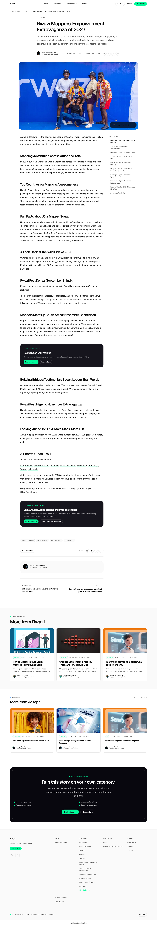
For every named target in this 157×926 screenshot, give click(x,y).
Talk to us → (16, 848)
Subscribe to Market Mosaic (51, 521)
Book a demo (30, 362)
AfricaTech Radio (68, 465)
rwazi (12, 3)
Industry (26, 11)
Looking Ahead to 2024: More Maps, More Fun (122, 188)
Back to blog (29, 551)
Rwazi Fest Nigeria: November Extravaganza (120, 182)
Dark (121, 4)
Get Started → (140, 4)
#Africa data (56, 540)
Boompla (81, 465)
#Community (69, 540)
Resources (71, 4)
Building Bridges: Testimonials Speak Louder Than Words (120, 176)
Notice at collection (78, 923)
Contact (83, 4)
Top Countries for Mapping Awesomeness (119, 148)
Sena (46, 4)
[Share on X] (108, 54)
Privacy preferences (45, 914)
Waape (23, 469)
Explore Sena (46, 362)
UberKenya (93, 465)
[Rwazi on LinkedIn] (12, 855)
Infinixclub (33, 469)
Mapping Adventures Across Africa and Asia (122, 142)
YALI (47, 465)
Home (12, 11)
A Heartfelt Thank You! (117, 193)
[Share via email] (113, 54)
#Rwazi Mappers (28, 540)
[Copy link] (118, 54)
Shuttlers (55, 465)
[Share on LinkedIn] (104, 54)
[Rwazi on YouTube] (17, 855)
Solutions (57, 4)
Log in (129, 4)
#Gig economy (42, 540)
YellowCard (39, 465)
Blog (18, 11)
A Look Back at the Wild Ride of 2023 (121, 158)
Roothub (29, 465)
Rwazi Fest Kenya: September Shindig (120, 164)
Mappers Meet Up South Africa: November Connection (121, 170)
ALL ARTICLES (139, 698)
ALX (22, 465)
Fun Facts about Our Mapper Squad (122, 153)
